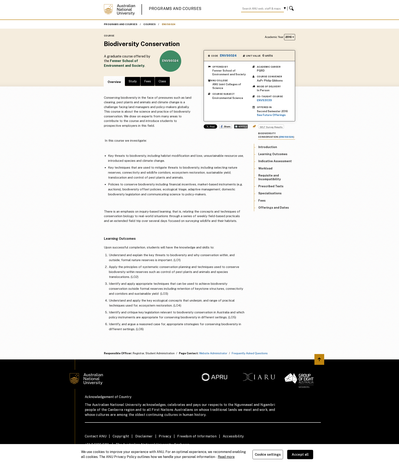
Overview (114, 82)
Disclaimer (144, 436)
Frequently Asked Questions (250, 353)
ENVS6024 (169, 24)
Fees (147, 81)
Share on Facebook (225, 126)
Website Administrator (213, 353)
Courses (149, 24)
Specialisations (270, 193)
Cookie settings (268, 454)
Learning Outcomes (272, 154)
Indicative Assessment (275, 161)
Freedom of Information (197, 436)
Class (162, 81)
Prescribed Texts (270, 186)
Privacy (165, 436)
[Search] (292, 8)
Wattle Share (241, 126)
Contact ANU (95, 436)
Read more (226, 457)
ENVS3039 (264, 100)
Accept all (300, 454)
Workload (265, 168)
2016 (288, 37)
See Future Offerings (271, 115)
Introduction (267, 147)
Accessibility (233, 436)
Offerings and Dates (273, 207)
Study (133, 81)
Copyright (121, 436)
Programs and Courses (175, 8)
